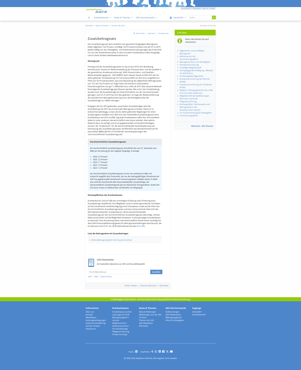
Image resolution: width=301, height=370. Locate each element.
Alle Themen (202, 126)
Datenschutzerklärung (95, 323)
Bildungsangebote (174, 317)
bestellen (156, 272)
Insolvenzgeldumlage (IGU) (191, 76)
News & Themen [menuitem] (122, 17)
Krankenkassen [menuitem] (101, 17)
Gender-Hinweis (93, 326)
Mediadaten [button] (197, 8)
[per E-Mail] (171, 351)
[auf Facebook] (163, 351)
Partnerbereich (199, 314)
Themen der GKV (146, 320)
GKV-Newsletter (146, 323)
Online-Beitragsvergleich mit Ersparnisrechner (111, 240)
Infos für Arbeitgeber (175, 320)
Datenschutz (106, 276)
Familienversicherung (189, 64)
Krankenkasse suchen (122, 312)
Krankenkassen (120, 308)
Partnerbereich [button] (186, 8)
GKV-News (164, 285)
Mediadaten (91, 317)
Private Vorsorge (119, 334)
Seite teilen (140, 33)
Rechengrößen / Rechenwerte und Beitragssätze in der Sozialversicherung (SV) (195, 107)
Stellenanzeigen (172, 312)
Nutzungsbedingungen (96, 320)
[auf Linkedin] (159, 351)
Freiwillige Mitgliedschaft (190, 67)
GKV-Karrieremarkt (176, 308)
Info (139, 226)
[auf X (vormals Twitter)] (167, 351)
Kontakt (89, 314)
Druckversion (163, 33)
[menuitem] (88, 17)
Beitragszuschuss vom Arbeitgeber (195, 62)
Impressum (91, 328)
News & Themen (147, 308)
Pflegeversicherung (188, 101)
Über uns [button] (205, 8)
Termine (142, 317)
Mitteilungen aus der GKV (150, 314)
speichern (152, 33)
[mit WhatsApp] (156, 351)
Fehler (131, 285)
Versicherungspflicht (189, 115)
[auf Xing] (152, 351)
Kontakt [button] (212, 8)
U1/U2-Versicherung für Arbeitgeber (196, 112)
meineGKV (197, 312)
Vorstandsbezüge (120, 328)
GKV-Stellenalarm (173, 314)
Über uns (90, 312)
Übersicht (148, 285)
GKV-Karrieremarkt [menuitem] (145, 17)
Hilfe (96, 276)
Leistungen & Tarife (120, 314)
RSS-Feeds (143, 326)
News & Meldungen (147, 312)
